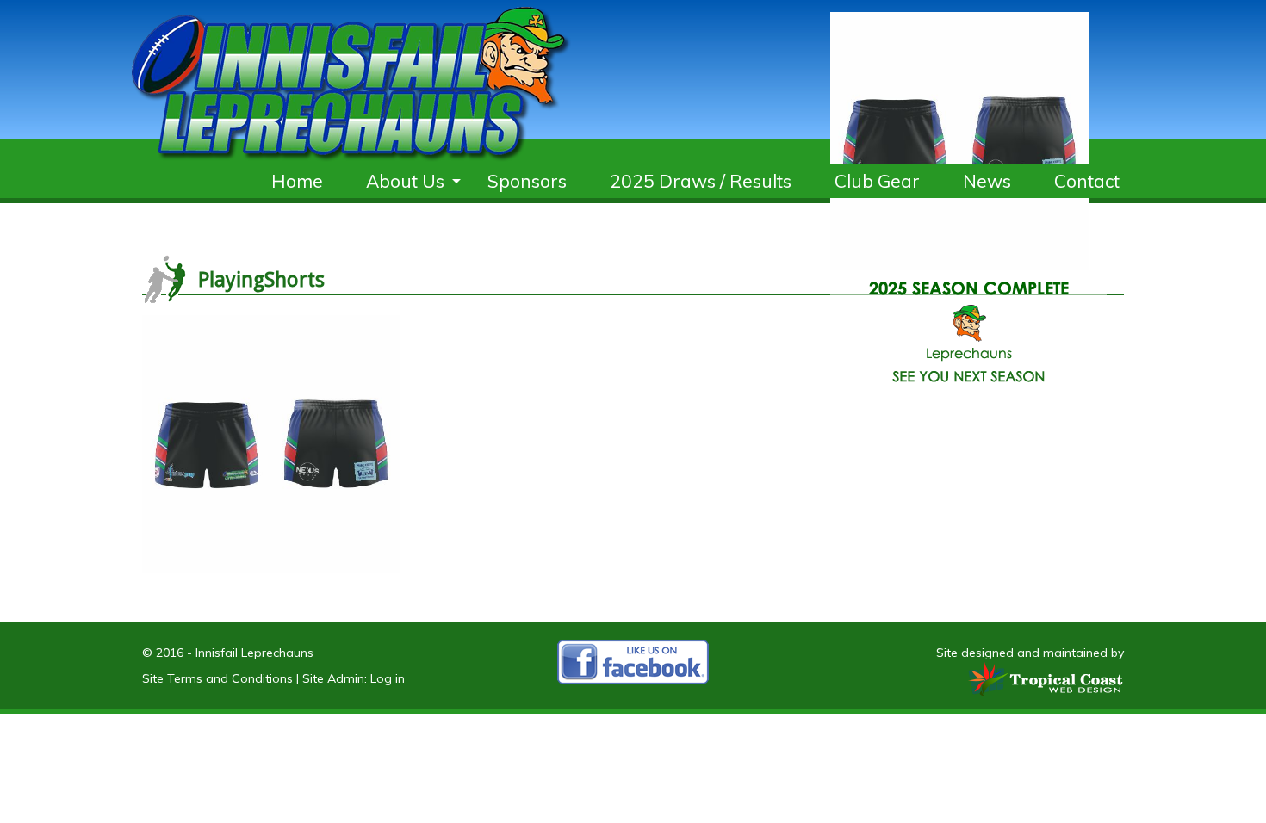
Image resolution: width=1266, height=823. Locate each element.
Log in (387, 678)
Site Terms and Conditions (217, 678)
